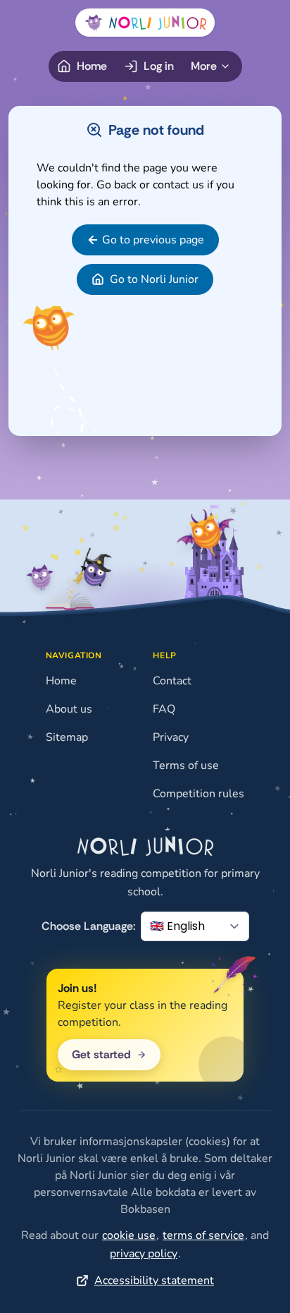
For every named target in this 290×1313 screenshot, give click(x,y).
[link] (145, 239)
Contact (172, 681)
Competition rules (198, 793)
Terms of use (186, 765)
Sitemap (67, 737)
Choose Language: (89, 926)
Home (61, 681)
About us (69, 709)
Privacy (171, 737)
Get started (101, 1054)
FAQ (164, 709)
